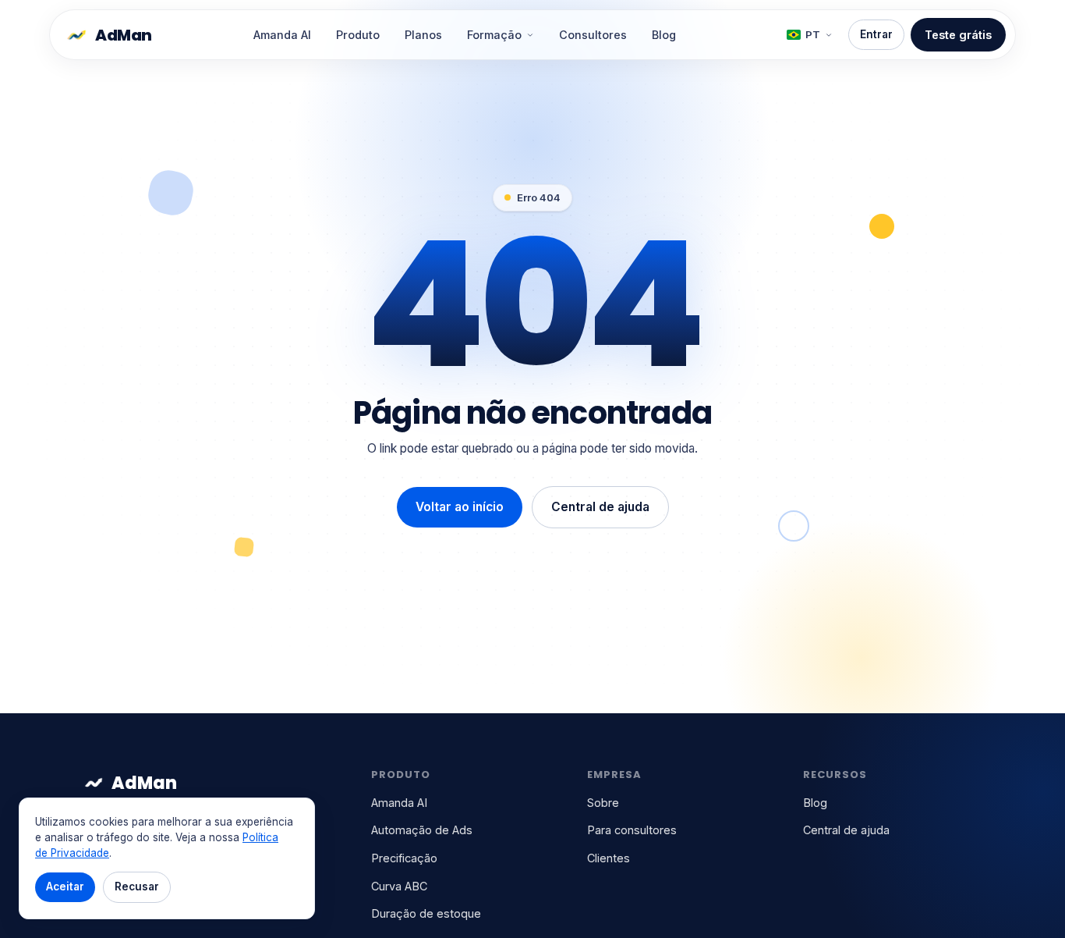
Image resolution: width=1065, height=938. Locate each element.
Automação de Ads (421, 830)
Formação (494, 34)
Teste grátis (958, 34)
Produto (358, 34)
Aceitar (65, 886)
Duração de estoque (426, 913)
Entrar (876, 34)
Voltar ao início (460, 506)
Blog (664, 34)
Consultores (593, 34)
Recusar (137, 886)
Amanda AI (282, 34)
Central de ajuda (600, 506)
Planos (423, 34)
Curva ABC (399, 886)
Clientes (608, 858)
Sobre (603, 802)
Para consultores (632, 830)
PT (812, 34)
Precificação (404, 858)
